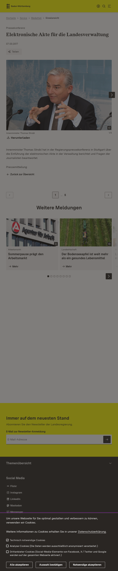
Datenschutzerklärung (92, 531)
